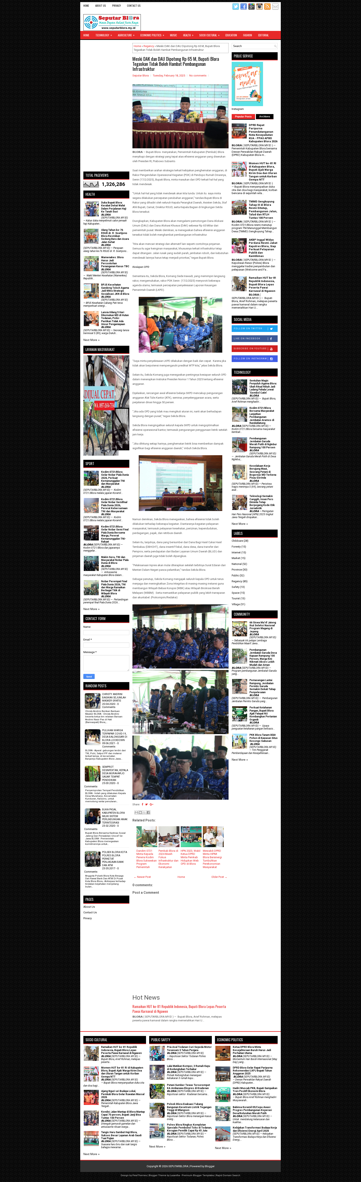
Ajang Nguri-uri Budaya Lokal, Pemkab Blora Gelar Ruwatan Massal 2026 (122, 1094)
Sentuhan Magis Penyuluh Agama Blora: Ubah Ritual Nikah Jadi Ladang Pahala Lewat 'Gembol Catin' (263, 386)
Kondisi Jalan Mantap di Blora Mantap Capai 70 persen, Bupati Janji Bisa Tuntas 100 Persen (123, 1114)
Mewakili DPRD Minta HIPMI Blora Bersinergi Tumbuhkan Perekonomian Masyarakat (212, 859)
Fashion (247, 35)
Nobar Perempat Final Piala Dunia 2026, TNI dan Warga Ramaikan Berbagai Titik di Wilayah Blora (114, 587)
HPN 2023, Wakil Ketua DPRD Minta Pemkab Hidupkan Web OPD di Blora (190, 857)
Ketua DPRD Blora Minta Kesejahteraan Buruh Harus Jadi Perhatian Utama (252, 1050)
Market (236, 558)
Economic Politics (152, 35)
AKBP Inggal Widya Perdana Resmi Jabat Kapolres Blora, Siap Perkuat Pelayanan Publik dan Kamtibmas (263, 248)
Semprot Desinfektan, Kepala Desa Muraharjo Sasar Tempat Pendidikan (115, 773)
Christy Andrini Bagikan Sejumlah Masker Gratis (114, 697)
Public (235, 575)
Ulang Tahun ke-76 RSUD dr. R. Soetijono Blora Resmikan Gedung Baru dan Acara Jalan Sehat (115, 236)
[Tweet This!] (146, 804)
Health (188, 35)
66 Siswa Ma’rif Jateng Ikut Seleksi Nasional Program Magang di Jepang (262, 627)
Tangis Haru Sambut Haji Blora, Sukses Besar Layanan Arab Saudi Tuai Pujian (121, 1135)
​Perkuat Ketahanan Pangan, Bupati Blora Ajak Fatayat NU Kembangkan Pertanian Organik (263, 713)
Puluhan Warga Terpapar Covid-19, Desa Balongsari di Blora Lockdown (114, 735)
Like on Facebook (247, 338)
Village (236, 604)
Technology (103, 35)
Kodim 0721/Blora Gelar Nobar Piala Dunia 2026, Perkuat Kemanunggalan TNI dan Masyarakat (115, 478)
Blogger (210, 1166)
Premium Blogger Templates (198, 1175)
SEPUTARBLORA (178, 1166)
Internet (236, 552)
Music (173, 35)
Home (86, 5)
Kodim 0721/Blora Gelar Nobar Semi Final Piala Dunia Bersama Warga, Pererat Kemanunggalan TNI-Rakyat (114, 534)
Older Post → (219, 876)
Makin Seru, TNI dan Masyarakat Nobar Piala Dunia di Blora (114, 560)
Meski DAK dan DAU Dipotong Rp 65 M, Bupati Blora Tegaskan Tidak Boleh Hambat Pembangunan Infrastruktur (175, 63)
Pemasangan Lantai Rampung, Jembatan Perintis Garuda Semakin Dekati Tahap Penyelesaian (262, 686)
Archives (264, 116)
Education (231, 35)
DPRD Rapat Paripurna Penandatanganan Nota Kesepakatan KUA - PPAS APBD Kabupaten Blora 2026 (263, 133)
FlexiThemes (139, 1175)
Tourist (236, 598)
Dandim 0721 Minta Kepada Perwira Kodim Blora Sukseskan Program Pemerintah (146, 859)
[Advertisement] (106, 105)
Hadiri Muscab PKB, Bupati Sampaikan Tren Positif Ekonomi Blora (255, 1090)
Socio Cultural (209, 35)
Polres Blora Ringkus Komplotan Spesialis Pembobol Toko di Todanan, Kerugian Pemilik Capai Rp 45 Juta (189, 1127)
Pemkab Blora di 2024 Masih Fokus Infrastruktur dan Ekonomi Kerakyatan (168, 859)
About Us (100, 5)
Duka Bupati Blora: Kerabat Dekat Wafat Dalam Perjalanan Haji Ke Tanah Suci (113, 207)
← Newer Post (142, 876)
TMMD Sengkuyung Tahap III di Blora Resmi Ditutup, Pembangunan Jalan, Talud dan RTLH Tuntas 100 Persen (263, 209)
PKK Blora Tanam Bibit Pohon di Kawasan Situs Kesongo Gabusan (263, 737)
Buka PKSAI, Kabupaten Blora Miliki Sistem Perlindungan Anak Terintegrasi (114, 816)
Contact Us (134, 5)
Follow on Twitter (248, 328)
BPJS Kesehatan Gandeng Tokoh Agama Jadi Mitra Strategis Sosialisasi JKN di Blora (115, 289)
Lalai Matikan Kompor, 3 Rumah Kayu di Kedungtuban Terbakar (188, 1067)
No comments (197, 75)
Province (237, 569)
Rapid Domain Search (228, 1175)
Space (235, 592)
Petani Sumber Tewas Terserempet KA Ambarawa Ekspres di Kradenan (188, 1086)
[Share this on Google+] (151, 804)
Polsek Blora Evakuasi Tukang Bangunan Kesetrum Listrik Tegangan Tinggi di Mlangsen (189, 1107)
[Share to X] (144, 812)
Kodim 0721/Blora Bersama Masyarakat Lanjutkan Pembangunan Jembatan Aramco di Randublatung (261, 416)
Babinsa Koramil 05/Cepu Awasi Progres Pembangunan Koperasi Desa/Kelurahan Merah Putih (252, 1110)
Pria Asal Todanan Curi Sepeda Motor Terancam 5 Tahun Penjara (189, 1048)
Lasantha (175, 1175)
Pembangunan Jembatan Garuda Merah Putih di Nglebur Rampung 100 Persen (263, 443)
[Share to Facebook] (148, 812)
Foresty (236, 546)
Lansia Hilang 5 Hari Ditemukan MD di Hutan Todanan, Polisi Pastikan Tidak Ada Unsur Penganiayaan (115, 318)
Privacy (116, 5)
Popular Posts (243, 116)
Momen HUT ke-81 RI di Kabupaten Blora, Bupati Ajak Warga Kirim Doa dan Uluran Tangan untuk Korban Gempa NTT (263, 171)
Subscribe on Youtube (250, 348)
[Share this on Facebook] (142, 804)
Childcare (237, 540)
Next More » (91, 340)
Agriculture (126, 35)
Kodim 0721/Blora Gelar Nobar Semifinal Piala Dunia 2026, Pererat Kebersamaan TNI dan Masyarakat (114, 505)
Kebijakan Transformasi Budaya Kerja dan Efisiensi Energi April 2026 (255, 1129)
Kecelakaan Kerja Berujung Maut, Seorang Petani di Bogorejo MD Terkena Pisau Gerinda (262, 471)
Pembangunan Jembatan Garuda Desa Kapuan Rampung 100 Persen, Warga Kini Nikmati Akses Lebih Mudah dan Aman (263, 657)
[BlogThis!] (140, 812)
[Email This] (136, 812)
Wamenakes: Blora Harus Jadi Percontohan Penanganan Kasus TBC (115, 262)
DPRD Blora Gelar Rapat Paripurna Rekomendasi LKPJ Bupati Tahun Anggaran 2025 (252, 1070)
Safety (235, 586)
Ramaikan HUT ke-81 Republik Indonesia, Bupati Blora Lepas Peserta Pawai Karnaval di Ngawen (179, 1009)
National (237, 564)
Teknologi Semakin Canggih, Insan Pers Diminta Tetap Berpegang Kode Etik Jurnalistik (262, 502)
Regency (149, 46)
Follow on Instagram (250, 358)
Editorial (263, 35)
